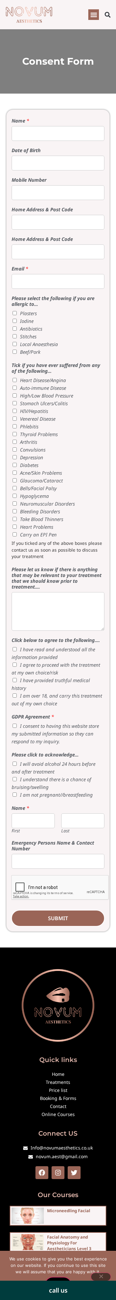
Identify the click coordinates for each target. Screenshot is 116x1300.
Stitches (28, 336)
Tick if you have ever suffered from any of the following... (56, 368)
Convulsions (32, 449)
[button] (93, 14)
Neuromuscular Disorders (47, 503)
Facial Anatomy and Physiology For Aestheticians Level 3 (69, 1242)
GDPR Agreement (33, 716)
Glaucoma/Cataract (41, 480)
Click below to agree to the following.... (56, 640)
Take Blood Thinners (41, 519)
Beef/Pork (30, 352)
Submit (58, 918)
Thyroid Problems (39, 434)
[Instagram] (58, 1172)
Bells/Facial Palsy (38, 488)
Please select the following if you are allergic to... (53, 301)
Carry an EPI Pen (38, 534)
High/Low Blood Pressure (46, 395)
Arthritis (28, 442)
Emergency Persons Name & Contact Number (53, 845)
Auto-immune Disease (43, 388)
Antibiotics (31, 328)
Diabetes (29, 465)
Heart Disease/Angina (43, 380)
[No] (101, 1276)
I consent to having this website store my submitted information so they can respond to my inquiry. (55, 734)
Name (20, 121)
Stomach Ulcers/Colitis (44, 403)
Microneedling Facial (68, 1210)
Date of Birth (26, 150)
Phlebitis (29, 426)
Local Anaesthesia (39, 344)
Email (20, 268)
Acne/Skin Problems (41, 473)
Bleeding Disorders (40, 511)
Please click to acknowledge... (45, 754)
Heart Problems (36, 527)
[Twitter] (74, 1172)
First (16, 830)
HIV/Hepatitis (34, 411)
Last (65, 830)
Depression (31, 457)
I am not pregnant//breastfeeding (56, 795)
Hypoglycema (34, 496)
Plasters (28, 313)
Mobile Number (29, 180)
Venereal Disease (37, 419)
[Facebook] (41, 1172)
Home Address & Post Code (42, 209)
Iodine (27, 321)
